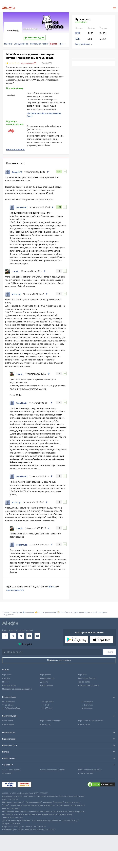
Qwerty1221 (47, 63)
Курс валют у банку (39, 44)
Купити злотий (84, 724)
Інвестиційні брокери (86, 678)
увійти (50, 586)
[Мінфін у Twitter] (21, 636)
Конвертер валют (9, 686)
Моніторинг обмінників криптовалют (17, 689)
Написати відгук (35, 37)
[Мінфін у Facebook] (5, 636)
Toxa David (21, 207)
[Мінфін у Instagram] (29, 636)
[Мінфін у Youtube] (37, 636)
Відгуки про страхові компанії (52, 770)
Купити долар (8, 724)
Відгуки (53, 44)
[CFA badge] (39, 785)
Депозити (44, 682)
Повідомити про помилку (59, 660)
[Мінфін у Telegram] (13, 636)
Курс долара (45, 675)
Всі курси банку (82, 44)
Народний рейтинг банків (88, 686)
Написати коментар (15, 149)
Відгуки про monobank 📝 (48, 612)
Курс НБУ (6, 678)
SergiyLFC (17, 172)
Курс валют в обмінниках (50, 721)
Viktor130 (16, 294)
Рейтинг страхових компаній (90, 770)
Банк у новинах (21, 44)
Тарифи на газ (84, 682)
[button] (63, 18)
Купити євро (45, 724)
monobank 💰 (31, 612)
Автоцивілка (7, 773)
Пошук (109, 652)
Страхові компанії (85, 773)
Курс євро (82, 675)
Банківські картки (47, 678)
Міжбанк (5, 682)
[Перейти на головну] (8, 8)
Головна (8, 44)
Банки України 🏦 (18, 612)
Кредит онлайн (46, 686)
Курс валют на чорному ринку (90, 721)
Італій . (15, 271)
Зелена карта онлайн (11, 770)
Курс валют (7, 675)
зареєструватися (15, 590)
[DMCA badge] (101, 785)
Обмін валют (7, 721)
